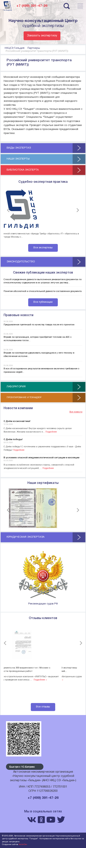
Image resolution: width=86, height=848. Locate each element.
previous (9, 210)
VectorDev (23, 844)
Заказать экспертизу (42, 35)
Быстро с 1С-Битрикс (22, 766)
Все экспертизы (43, 248)
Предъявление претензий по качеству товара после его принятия (39, 325)
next (77, 210)
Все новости (75, 412)
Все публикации (43, 302)
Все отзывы (43, 707)
